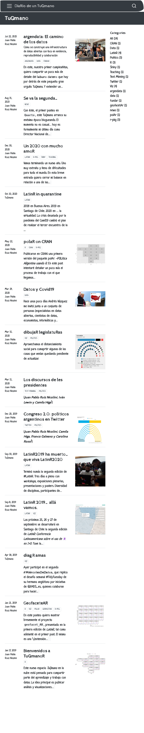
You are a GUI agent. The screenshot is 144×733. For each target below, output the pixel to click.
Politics (33, 338)
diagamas (35, 555)
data (38, 61)
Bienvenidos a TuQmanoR (37, 653)
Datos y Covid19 (39, 289)
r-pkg (35, 157)
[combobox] (134, 6)
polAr (36, 609)
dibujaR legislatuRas (43, 332)
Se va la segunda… (41, 98)
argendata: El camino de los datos (44, 39)
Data (26, 295)
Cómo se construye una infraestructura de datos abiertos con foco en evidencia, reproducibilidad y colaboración (45, 51)
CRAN (31, 248)
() (46, 436)
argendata (29, 61)
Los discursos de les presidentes (43, 382)
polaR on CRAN (38, 241)
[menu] (9, 6)
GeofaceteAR (36, 603)
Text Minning (30, 391)
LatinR (27, 157)
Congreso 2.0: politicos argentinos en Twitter (46, 417)
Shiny (43, 157)
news (27, 105)
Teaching (52, 157)
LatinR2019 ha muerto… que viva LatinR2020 (46, 457)
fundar (46, 61)
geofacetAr (47, 609)
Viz (26, 338)
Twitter (28, 425)
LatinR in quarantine (43, 194)
